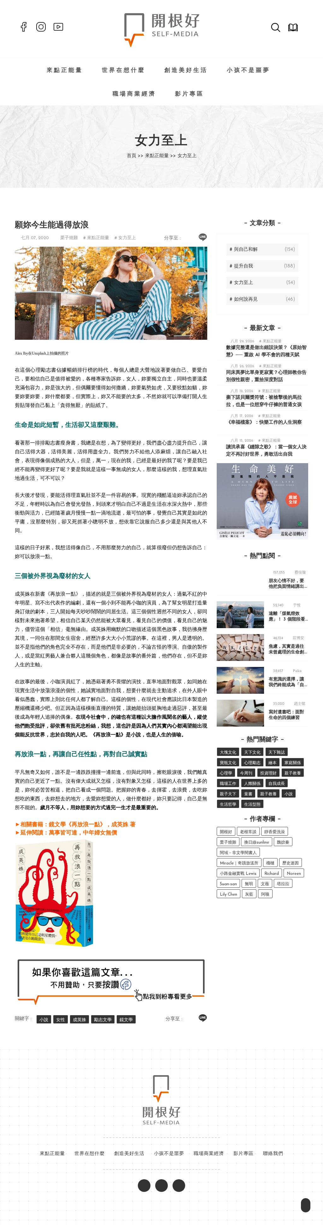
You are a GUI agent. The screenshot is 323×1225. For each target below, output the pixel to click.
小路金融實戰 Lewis (238, 874)
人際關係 (252, 784)
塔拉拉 (283, 884)
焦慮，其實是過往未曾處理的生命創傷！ (286, 652)
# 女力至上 (125, 238)
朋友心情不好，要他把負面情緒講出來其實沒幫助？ (286, 587)
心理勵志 (252, 763)
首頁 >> (135, 156)
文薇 (265, 884)
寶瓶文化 (228, 763)
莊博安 (298, 638)
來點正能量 (65, 71)
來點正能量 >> (160, 156)
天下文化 (252, 753)
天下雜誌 (276, 753)
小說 (43, 1020)
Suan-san (228, 884)
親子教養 (293, 773)
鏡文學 (126, 1020)
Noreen (294, 874)
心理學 (226, 773)
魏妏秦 (283, 842)
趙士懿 (299, 704)
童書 (248, 794)
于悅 (297, 605)
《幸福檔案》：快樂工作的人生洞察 (264, 422)
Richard (271, 874)
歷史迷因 (290, 863)
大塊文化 (228, 753)
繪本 (272, 763)
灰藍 (249, 894)
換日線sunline (256, 842)
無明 (249, 884)
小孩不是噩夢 (248, 71)
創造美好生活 (186, 71)
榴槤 (270, 863)
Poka (297, 671)
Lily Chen (228, 894)
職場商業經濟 (134, 94)
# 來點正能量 (96, 238)
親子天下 (228, 794)
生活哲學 (228, 805)
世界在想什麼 (123, 71)
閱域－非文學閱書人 (238, 853)
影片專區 (189, 94)
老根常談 (248, 832)
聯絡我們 (273, 1153)
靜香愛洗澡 (274, 832)
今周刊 (246, 773)
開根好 (226, 832)
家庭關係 (293, 763)
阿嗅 (265, 894)
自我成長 (276, 784)
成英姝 (79, 1020)
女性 (60, 1020)
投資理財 (268, 773)
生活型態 (252, 805)
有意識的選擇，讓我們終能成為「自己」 (286, 685)
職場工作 (228, 784)
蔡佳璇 (300, 572)
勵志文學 (103, 1020)
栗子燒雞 (69, 238)
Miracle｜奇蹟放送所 (239, 863)
